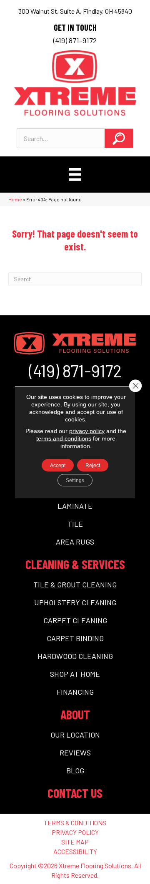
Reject (92, 465)
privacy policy (87, 430)
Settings (75, 480)
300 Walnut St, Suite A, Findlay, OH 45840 (75, 11)
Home (15, 199)
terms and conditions (63, 438)
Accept (57, 465)
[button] (119, 138)
